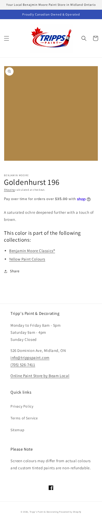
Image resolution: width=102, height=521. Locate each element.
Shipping (9, 189)
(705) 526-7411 (22, 364)
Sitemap (17, 430)
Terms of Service (24, 418)
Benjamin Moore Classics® (32, 250)
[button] (6, 38)
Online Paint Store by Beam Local (39, 375)
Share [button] (15, 271)
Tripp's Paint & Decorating (44, 511)
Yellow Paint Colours (27, 259)
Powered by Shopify (70, 511)
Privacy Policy (21, 406)
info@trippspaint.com (29, 357)
